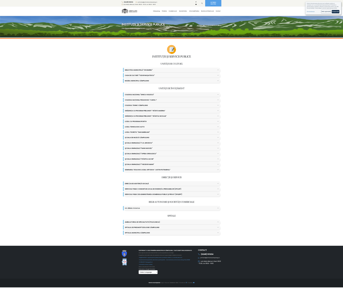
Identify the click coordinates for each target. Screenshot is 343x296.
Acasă (199, 25)
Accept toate (335, 11)
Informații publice (194, 11)
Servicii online (183, 11)
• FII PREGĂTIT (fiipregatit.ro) (145, 262)
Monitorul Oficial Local (207, 11)
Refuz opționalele (326, 11)
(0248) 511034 (207, 254)
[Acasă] (130, 11)
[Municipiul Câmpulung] (124, 253)
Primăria (164, 11)
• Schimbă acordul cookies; (146, 264)
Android (172, 282)
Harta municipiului (154, 282)
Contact (218, 11)
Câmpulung (156, 11)
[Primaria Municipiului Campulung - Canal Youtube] (196, 4)
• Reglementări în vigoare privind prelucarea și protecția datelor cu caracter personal (160, 257)
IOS (177, 282)
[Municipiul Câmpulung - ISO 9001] (124, 262)
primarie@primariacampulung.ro (147, 2)
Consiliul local (173, 11)
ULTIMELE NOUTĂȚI (213, 3)
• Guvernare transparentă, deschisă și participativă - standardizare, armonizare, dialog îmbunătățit (164, 259)
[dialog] (323, 8)
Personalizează (311, 11)
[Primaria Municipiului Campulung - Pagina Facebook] (196, 2)
